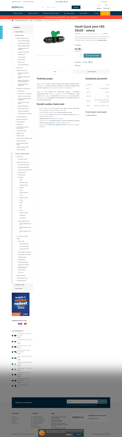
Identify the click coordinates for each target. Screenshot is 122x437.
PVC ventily (20, 272)
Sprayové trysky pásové (23, 106)
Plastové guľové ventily (23, 262)
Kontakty (15, 423)
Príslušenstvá (22, 215)
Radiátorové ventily (23, 212)
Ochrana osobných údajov (28, 1)
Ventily (20, 210)
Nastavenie (68, 434)
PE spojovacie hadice (22, 159)
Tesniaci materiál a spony (22, 278)
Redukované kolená (23, 192)
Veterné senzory (21, 59)
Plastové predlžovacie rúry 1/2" (25, 224)
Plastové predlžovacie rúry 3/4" (25, 228)
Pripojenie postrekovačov (22, 119)
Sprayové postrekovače (22, 70)
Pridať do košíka (93, 55)
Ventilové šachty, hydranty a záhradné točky (23, 127)
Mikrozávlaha (19, 124)
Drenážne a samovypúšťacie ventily (24, 138)
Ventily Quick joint (22, 267)
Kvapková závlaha (20, 122)
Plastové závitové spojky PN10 (25, 170)
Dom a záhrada (18, 288)
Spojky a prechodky (21, 275)
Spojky (20, 180)
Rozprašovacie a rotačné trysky (23, 88)
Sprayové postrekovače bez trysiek (24, 77)
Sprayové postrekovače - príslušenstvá (23, 84)
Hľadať (76, 7)
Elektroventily (19, 68)
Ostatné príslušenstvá (21, 280)
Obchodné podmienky (16, 1)
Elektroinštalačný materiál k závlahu (22, 144)
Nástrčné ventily (21, 269)
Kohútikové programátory (23, 52)
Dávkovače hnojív (20, 135)
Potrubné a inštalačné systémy (22, 153)
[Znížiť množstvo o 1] (81, 57)
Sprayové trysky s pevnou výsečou (23, 103)
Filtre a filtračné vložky (21, 130)
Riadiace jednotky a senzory (23, 38)
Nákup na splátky (36, 427)
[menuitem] (19, 13)
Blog (14, 421)
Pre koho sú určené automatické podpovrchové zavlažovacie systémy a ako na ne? (59, 425)
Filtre (20, 207)
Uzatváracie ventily (22, 257)
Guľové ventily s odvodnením (24, 252)
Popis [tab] (55, 71)
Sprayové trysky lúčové (23, 108)
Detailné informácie (102, 40)
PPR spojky (20, 177)
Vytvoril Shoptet (98, 434)
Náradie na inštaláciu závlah (23, 147)
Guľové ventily (21, 241)
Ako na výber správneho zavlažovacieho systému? (56, 420)
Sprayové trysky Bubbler (23, 111)
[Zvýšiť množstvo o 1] (81, 55)
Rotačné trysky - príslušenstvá (24, 93)
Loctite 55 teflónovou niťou (62, 122)
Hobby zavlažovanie (21, 149)
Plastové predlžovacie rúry (24, 221)
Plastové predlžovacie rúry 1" (25, 231)
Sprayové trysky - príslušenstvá (25, 113)
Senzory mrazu (21, 62)
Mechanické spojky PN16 (23, 167)
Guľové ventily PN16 (23, 243)
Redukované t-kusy (23, 197)
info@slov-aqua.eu (95, 418)
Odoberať (102, 401)
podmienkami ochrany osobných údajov (88, 405)
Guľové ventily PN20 (23, 246)
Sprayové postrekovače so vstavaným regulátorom (24, 81)
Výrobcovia (35, 425)
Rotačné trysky (21, 91)
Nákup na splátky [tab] (92, 71)
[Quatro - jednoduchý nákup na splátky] (22, 304)
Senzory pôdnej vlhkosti (23, 64)
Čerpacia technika (19, 31)
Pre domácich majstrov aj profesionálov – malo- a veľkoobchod (61, 17)
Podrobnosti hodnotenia (93, 33)
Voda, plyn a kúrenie (19, 284)
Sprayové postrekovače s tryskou (23, 73)
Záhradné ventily (21, 259)
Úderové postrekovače (21, 141)
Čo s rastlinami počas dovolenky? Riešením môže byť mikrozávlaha (58, 428)
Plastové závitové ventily (23, 264)
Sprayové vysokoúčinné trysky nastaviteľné (24, 99)
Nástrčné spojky (21, 175)
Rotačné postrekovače (21, 117)
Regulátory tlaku (20, 133)
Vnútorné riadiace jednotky (24, 40)
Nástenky (21, 187)
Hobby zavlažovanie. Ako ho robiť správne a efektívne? (58, 417)
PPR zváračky (22, 218)
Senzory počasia (21, 57)
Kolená (20, 190)
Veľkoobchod (16, 418)
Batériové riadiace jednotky (24, 45)
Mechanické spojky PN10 (23, 164)
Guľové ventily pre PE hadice (24, 254)
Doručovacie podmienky (38, 421)
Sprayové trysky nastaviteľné (24, 96)
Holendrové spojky (23, 185)
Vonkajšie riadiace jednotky (24, 43)
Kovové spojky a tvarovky (22, 236)
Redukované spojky (23, 182)
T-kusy (20, 195)
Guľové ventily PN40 (23, 249)
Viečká (20, 202)
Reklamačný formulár (37, 423)
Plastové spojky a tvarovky (22, 162)
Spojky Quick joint (22, 172)
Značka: (77, 65)
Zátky (20, 205)
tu (64, 432)
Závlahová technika (19, 35)
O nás (14, 416)
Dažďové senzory (21, 54)
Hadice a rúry (20, 156)
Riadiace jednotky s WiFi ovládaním (23, 49)
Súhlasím (79, 434)
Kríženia (21, 200)
